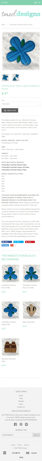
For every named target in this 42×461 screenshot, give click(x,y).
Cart (38, 2)
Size (3, 100)
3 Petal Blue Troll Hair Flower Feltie (14, 165)
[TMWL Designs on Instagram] (26, 425)
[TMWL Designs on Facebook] (15, 425)
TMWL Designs (22, 448)
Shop (21, 398)
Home (3, 24)
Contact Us (21, 407)
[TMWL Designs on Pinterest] (21, 425)
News (21, 404)
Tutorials (21, 401)
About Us (26, 445)
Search (13, 445)
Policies (19, 445)
